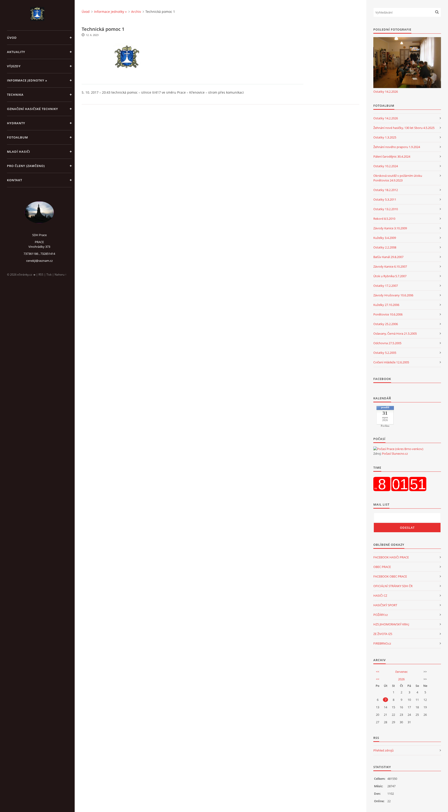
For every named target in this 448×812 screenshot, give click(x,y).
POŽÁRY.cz (380, 615)
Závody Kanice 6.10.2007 (390, 266)
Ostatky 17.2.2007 (385, 286)
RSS (40, 275)
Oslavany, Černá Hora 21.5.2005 (395, 333)
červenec (401, 672)
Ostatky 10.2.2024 (385, 166)
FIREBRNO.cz (382, 643)
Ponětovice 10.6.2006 (387, 314)
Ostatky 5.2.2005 (384, 353)
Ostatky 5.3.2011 (384, 199)
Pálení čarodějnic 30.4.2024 (391, 156)
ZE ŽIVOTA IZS (382, 634)
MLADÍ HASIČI (18, 151)
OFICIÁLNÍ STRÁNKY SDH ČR (393, 586)
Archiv (136, 11)
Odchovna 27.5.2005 (387, 343)
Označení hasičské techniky (32, 109)
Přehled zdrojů (383, 750)
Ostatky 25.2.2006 (385, 324)
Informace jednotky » (27, 80)
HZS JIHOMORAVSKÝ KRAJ (391, 624)
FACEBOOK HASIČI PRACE (391, 557)
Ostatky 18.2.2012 (385, 190)
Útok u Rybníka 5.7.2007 (389, 276)
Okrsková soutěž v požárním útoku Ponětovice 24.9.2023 (397, 178)
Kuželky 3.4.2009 (384, 238)
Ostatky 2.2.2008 (384, 247)
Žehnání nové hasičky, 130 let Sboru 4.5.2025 (403, 128)
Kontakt (14, 180)
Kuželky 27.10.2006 (386, 305)
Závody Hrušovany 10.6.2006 (393, 295)
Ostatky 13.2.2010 (385, 209)
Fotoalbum (17, 137)
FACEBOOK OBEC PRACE (390, 576)
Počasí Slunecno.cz (395, 453)
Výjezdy (14, 66)
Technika (15, 94)
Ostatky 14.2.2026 (385, 91)
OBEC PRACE (382, 567)
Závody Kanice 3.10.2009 (390, 228)
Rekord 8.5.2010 (384, 218)
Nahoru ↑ (60, 275)
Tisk (49, 275)
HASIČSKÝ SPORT (385, 605)
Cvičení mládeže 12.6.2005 (391, 362)
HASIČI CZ (380, 595)
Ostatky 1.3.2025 (384, 137)
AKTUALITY (16, 52)
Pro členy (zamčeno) (26, 166)
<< (377, 672)
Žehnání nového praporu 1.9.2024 (396, 147)
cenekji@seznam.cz (39, 261)
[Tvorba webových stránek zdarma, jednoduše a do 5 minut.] (34, 274)
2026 (401, 679)
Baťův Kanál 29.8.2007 (388, 257)
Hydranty (16, 123)
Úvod (12, 37)
